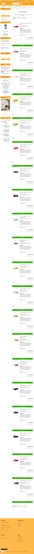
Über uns (6, 1)
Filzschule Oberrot (20, 541)
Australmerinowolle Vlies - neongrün (25, 120)
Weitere (24, 6)
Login (2, 536)
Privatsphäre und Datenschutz (5, 530)
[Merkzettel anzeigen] (26, 3)
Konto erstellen (3, 17)
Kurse (13, 1)
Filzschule (16, 1)
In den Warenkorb (22, 45)
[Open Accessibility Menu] (2, 551)
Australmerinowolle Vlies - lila (24, 361)
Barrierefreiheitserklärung (4, 525)
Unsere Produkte (10, 1)
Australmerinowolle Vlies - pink (25, 456)
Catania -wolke (5, 31)
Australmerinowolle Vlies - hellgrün (25, 312)
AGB (1, 523)
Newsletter (20, 526)
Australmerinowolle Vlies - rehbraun (25, 480)
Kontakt (20, 523)
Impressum (20, 522)
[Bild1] (5, 27)
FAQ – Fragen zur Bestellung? (5, 522)
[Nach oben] (31, 552)
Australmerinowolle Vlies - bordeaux (25, 192)
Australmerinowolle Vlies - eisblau (25, 216)
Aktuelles (3, 1)
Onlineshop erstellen (9, 551)
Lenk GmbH (26, 551)
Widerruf (2, 528)
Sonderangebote (4, 6)
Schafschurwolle (19, 6)
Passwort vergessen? (4, 19)
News (14, 6)
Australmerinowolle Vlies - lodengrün (26, 385)
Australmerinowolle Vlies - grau (25, 288)
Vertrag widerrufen (4, 549)
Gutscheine (10, 6)
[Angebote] (9, 22)
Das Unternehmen (20, 536)
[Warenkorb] (31, 3)
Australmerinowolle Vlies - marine (25, 409)
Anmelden (5, 59)
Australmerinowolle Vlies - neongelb (25, 96)
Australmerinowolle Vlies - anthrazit (25, 168)
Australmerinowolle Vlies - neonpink (25, 144)
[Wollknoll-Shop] (3, 3)
